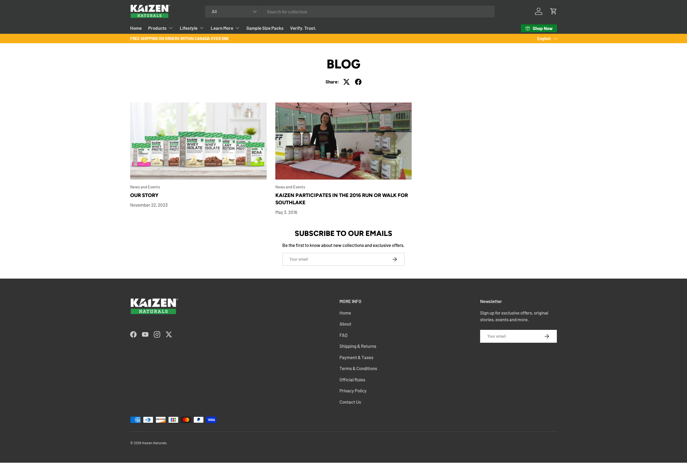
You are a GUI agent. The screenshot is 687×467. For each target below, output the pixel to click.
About (345, 323)
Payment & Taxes (356, 357)
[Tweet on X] (346, 82)
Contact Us (350, 401)
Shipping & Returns (357, 346)
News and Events (145, 186)
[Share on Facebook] (358, 82)
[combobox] (350, 11)
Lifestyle (189, 28)
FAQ (343, 335)
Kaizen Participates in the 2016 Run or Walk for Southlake (341, 199)
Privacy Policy (353, 390)
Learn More (222, 28)
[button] (554, 11)
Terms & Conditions (358, 368)
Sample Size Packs (265, 28)
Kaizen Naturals (154, 443)
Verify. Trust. (303, 28)
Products (157, 28)
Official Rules (352, 379)
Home (136, 28)
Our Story (144, 195)
